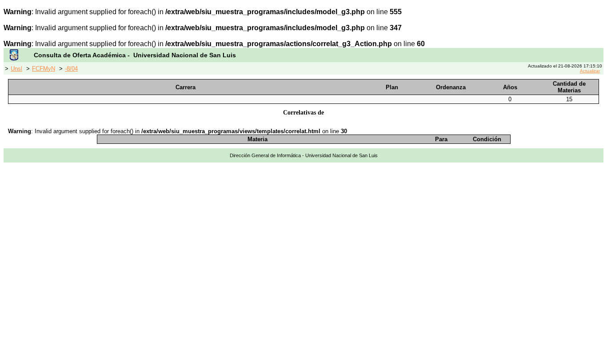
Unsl (16, 68)
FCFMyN (43, 68)
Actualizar (590, 70)
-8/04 (71, 68)
